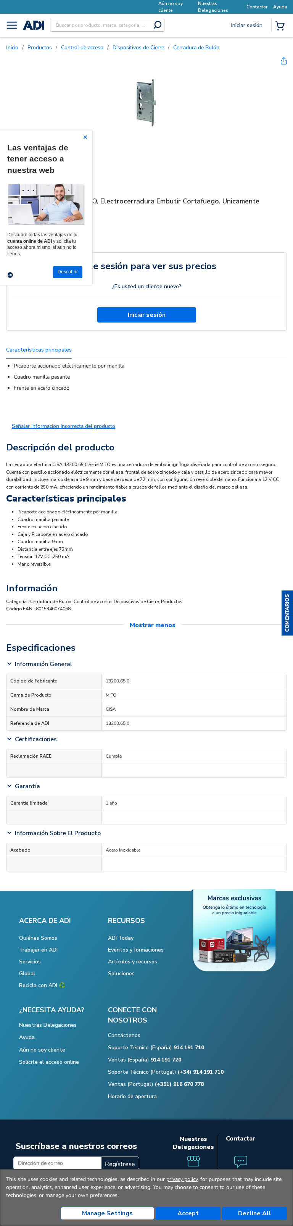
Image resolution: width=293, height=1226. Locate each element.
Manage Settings (107, 1213)
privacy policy (182, 1179)
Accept (188, 1213)
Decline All (254, 1213)
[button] (287, 613)
